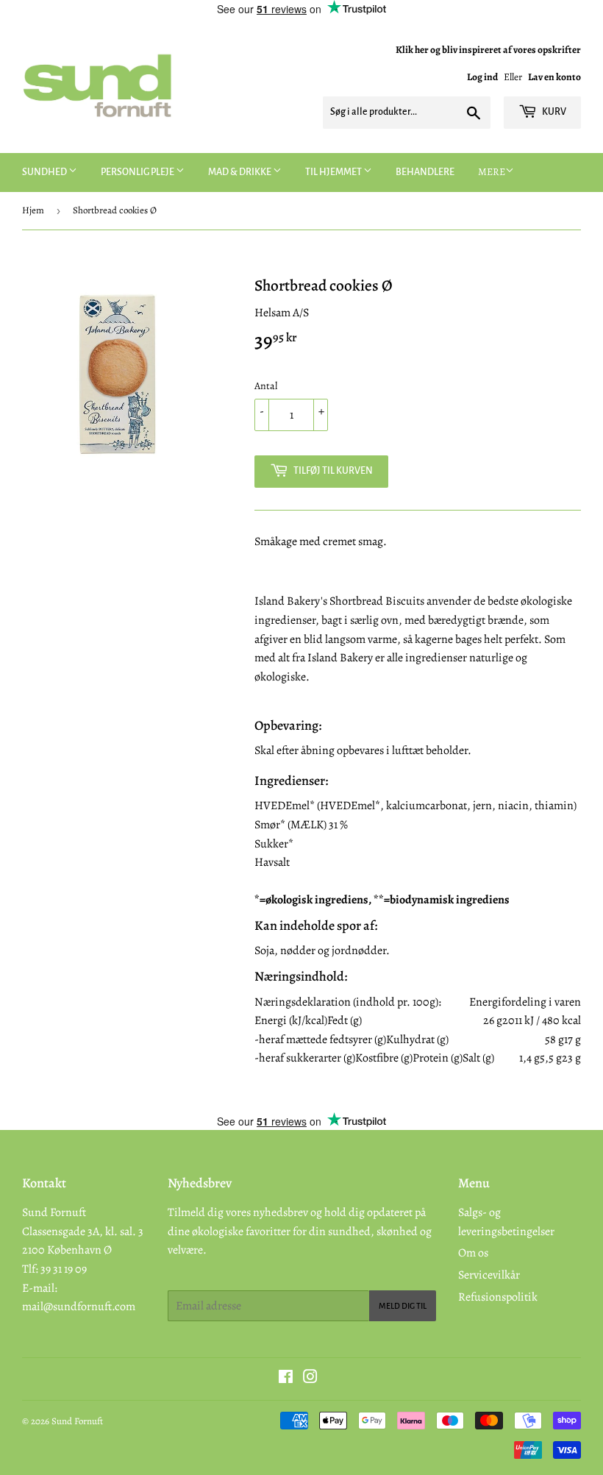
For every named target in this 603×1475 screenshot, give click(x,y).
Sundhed (45, 172)
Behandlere (425, 172)
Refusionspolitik (498, 1297)
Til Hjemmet (334, 172)
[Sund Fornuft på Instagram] (310, 1379)
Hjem (33, 210)
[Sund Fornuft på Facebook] (285, 1379)
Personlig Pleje (138, 172)
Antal (265, 386)
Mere (491, 172)
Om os (473, 1253)
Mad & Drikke (240, 172)
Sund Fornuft (77, 1421)
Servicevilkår (489, 1275)
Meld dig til (403, 1305)
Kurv (553, 112)
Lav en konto (554, 77)
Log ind (482, 77)
